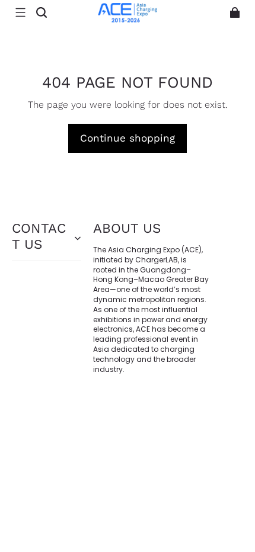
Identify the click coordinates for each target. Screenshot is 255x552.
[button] (20, 12)
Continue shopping (127, 138)
